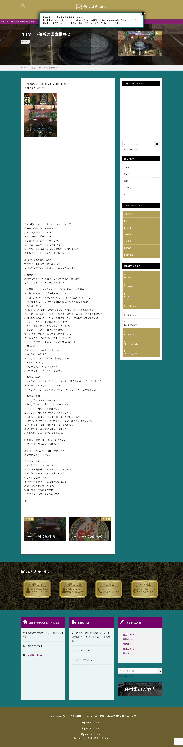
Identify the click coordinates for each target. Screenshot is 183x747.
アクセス (88, 716)
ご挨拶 (50, 716)
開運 (131, 149)
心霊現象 (129, 234)
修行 (25, 41)
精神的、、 (128, 174)
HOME (25, 68)
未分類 (128, 241)
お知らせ (129, 214)
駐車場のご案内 (140, 689)
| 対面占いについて (92, 722)
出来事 (128, 227)
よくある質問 (74, 716)
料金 (125, 149)
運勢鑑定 (129, 254)
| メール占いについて (92, 734)
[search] (157, 144)
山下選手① (128, 167)
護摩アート (130, 247)
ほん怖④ (127, 187)
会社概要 (99, 716)
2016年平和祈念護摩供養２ (49, 68)
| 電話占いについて (92, 728)
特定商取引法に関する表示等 (121, 716)
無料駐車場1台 (35, 655)
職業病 (126, 180)
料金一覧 (61, 716)
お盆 (125, 194)
